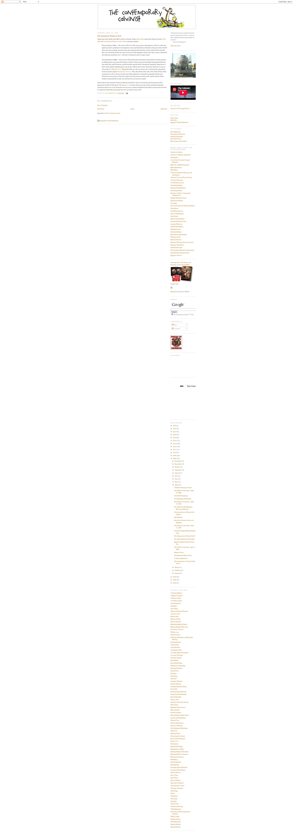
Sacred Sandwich (176, 762)
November (178, 464)
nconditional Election (178, 134)
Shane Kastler (175, 765)
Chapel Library (175, 635)
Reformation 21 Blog (177, 749)
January (177, 573)
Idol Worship (178, 517)
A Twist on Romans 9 (180, 558)
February (178, 570)
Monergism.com (176, 229)
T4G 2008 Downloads (181, 496)
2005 (174, 583)
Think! (173, 793)
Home (132, 109)
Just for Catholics (176, 712)
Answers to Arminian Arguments (181, 155)
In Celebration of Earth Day (182, 499)
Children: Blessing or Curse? (183, 487)
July (176, 476)
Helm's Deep (174, 705)
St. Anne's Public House (178, 770)
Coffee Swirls (175, 645)
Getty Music (174, 208)
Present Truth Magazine (178, 739)
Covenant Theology (177, 655)
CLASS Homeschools (177, 183)
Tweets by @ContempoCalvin (180, 108)
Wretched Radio (175, 827)
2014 (174, 441)
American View (175, 614)
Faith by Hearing (176, 684)
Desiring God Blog (176, 668)
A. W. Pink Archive (176, 601)
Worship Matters (176, 824)
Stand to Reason (176, 772)
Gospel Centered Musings (179, 694)
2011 (174, 449)
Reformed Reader (176, 240)
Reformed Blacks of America (179, 754)
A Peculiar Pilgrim (176, 593)
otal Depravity (175, 132)
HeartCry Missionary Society (180, 702)
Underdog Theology (177, 806)
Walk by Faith (175, 816)
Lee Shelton (110, 93)
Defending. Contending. (178, 666)
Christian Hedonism (177, 180)
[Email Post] (126, 93)
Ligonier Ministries (177, 224)
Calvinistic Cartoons (177, 629)
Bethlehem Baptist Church (179, 624)
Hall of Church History (178, 219)
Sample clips (174, 284)
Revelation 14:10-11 (124, 72)
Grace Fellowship (176, 697)
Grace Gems (174, 118)
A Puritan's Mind (176, 598)
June (176, 479)
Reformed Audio (176, 237)
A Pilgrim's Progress (177, 596)
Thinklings (174, 796)
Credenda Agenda (176, 658)
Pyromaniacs (174, 744)
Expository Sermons (177, 200)
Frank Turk (174, 689)
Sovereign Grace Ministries (179, 767)
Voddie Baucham (176, 809)
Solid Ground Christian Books (180, 253)
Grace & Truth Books (177, 214)
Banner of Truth (175, 619)
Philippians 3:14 (125, 85)
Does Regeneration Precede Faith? (184, 536)
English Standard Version (178, 198)
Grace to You (175, 699)
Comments (176, 329)
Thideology (174, 791)
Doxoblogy (174, 676)
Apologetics (174, 157)
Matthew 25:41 (116, 69)
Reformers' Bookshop (177, 245)
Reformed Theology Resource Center (182, 242)
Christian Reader (176, 642)
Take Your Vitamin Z (177, 783)
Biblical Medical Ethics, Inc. (179, 627)
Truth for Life (175, 804)
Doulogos (174, 673)
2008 (174, 458)
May (176, 482)
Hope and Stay (175, 710)
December (178, 461)
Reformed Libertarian (177, 757)
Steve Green (174, 778)
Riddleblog (174, 759)
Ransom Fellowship (177, 746)
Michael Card (175, 720)
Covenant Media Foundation (180, 652)
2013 (174, 444)
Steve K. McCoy (176, 780)
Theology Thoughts (177, 788)
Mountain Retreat (176, 232)
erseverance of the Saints (179, 141)
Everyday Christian (177, 681)
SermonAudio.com (176, 247)
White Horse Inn (176, 822)
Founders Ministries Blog (178, 686)
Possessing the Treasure (178, 736)
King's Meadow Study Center (180, 715)
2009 (174, 455)
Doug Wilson (175, 671)
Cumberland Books (177, 185)
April (176, 485)
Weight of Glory (175, 819)
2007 (174, 577)
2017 (174, 432)
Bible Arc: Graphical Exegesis (180, 165)
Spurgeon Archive (176, 255)
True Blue (174, 801)
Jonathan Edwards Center (178, 221)
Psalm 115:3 (174, 741)
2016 (174, 435)
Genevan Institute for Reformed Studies (183, 206)
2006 (174, 580)
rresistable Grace (176, 139)
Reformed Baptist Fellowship (180, 752)
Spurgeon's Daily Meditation (179, 122)
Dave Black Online (176, 663)
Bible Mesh (174, 170)
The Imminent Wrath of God (182, 555)
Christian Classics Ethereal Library (181, 177)
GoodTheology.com (177, 211)
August (177, 473)
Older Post (164, 109)
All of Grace (174, 608)
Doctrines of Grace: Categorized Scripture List (180, 194)
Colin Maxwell (175, 647)
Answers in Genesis (176, 152)
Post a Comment (102, 105)
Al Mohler (174, 606)
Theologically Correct (177, 785)
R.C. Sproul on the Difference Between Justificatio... (183, 508)
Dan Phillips (174, 660)
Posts (175, 325)
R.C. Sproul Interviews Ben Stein (184, 539)
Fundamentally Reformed (178, 692)
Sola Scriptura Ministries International (182, 250)
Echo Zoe (173, 679)
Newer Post (100, 109)
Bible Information (176, 167)
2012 (174, 446)
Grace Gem (140, 39)
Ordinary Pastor (175, 733)
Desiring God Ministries (178, 188)
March (177, 567)
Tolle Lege (174, 799)
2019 (174, 426)
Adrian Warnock (176, 603)
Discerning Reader (176, 190)
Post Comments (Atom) (113, 113)
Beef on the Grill (176, 622)
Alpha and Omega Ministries (179, 611)
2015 (174, 438)
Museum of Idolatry (177, 726)
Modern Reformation (177, 723)
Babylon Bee (175, 616)
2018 (174, 429)
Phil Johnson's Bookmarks (179, 234)
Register (173, 291)
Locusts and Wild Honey (178, 718)
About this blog (175, 46)
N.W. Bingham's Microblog (179, 728)
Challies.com (175, 632)
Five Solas (174, 203)
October (177, 467)
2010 (174, 452)
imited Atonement (177, 136)
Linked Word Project (177, 226)
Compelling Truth (176, 650)
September (178, 470)
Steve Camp (174, 775)
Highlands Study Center (178, 707)
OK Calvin (174, 731)
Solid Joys (174, 120)
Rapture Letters (179, 552)
